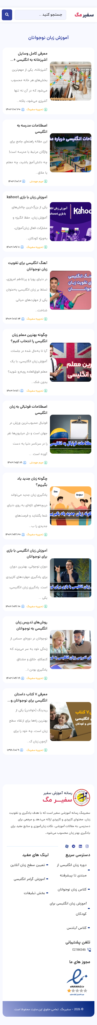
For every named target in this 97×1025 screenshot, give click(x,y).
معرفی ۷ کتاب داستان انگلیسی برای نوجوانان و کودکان (29, 700)
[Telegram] (73, 846)
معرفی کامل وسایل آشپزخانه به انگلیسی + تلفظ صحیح (30, 60)
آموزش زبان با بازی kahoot (27, 197)
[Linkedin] (80, 846)
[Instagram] (87, 846)
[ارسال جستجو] (7, 14)
